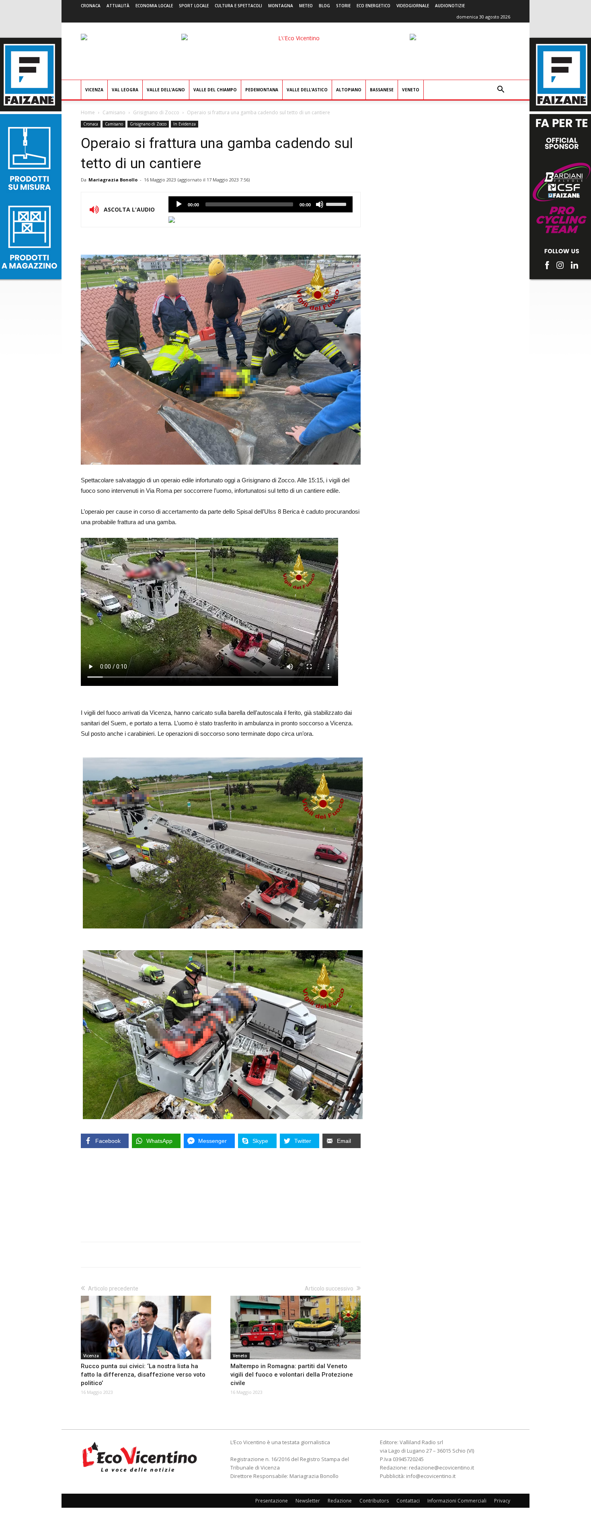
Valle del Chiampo (215, 90)
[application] (260, 204)
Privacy (502, 1500)
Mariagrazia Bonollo (112, 180)
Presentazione (271, 1500)
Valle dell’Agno (166, 90)
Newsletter (308, 1500)
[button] (500, 90)
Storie (343, 5)
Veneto (410, 90)
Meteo (306, 5)
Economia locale (154, 5)
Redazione (340, 1500)
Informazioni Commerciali (456, 1500)
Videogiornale (412, 5)
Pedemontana (261, 90)
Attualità (118, 5)
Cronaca (91, 5)
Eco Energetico (373, 5)
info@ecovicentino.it (431, 1476)
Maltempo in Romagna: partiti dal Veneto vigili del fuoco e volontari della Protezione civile (291, 1375)
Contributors (374, 1500)
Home (88, 112)
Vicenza (94, 90)
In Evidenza (184, 124)
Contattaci (408, 1500)
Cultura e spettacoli (238, 5)
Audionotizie (450, 5)
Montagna (280, 5)
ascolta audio (179, 204)
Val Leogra (125, 90)
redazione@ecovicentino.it (441, 1467)
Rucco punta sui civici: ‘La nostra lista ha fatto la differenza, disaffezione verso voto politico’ (143, 1375)
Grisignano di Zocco (156, 112)
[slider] (337, 203)
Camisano (114, 112)
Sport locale (194, 5)
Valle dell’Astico (307, 90)
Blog (324, 5)
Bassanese (382, 90)
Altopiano (348, 90)
